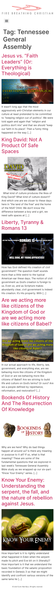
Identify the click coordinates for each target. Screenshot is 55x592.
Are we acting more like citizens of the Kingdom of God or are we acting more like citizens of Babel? (27, 312)
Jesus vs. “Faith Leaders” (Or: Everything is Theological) (20, 64)
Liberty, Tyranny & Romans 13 (23, 225)
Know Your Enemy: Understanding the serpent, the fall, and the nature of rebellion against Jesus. (27, 492)
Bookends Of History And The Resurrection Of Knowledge (27, 403)
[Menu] (6, 21)
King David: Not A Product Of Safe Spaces (22, 145)
